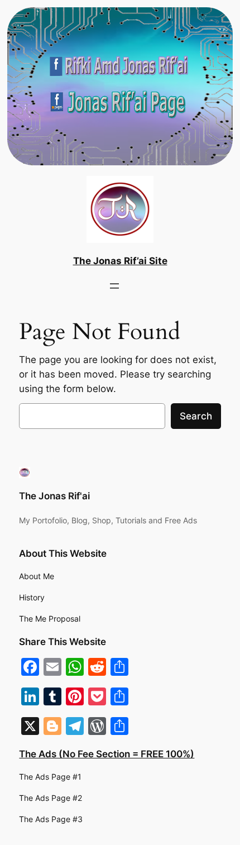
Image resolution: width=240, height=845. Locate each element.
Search (196, 416)
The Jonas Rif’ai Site (120, 260)
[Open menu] (114, 286)
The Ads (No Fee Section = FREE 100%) (106, 754)
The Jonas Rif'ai (54, 496)
